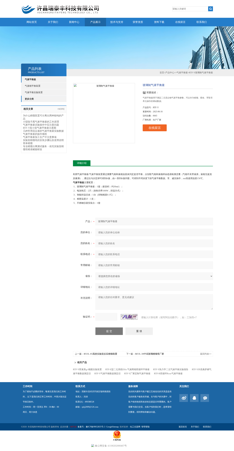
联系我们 (201, 22)
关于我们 (53, 22)
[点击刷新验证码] (129, 317)
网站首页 (32, 22)
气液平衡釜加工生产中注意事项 (40, 137)
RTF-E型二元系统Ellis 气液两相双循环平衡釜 (127, 369)
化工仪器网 (135, 427)
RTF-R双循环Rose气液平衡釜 (168, 373)
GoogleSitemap (112, 427)
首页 (162, 72)
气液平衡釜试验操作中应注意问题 (41, 125)
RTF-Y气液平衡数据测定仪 (107, 373)
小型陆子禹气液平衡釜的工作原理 (41, 121)
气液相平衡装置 (32, 86)
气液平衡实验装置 (34, 92)
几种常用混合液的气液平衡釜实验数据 (43, 131)
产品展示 (95, 22)
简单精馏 (28, 143)
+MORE (61, 109)
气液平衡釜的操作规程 (35, 134)
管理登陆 (145, 427)
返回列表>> (205, 354)
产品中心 (169, 72)
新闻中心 (74, 22)
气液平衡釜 (30, 79)
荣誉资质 (138, 22)
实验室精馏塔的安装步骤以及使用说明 (43, 140)
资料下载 (159, 22)
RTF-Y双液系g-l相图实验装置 (87, 369)
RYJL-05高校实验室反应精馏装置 (100, 354)
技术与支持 (116, 22)
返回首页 (183, 427)
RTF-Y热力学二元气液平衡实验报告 (170, 369)
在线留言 (180, 22)
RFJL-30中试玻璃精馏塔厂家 (149, 354)
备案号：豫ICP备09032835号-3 (91, 427)
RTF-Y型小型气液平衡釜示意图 (39, 128)
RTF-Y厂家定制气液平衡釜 (137, 373)
